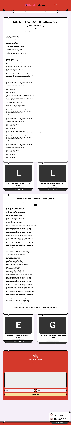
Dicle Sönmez (18, 185)
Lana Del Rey (49, 189)
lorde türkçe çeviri (19, 307)
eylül (41, 25)
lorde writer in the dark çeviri (33, 307)
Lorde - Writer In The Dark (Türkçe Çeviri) (18, 184)
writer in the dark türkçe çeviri (45, 309)
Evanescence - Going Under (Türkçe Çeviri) (18, 336)
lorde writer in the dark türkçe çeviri (28, 309)
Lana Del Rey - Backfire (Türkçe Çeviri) (52, 184)
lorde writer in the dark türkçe (49, 307)
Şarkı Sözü (31, 202)
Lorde (15, 189)
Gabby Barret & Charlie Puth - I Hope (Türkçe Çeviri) (53, 336)
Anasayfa (31, 25)
